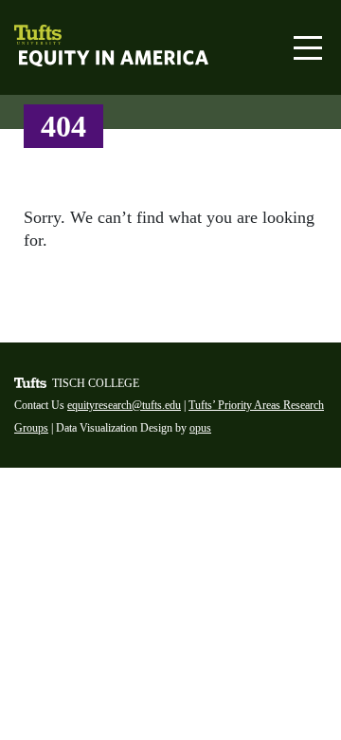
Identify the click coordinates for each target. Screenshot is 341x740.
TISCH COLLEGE (95, 383)
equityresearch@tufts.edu (124, 405)
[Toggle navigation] (308, 48)
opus (200, 428)
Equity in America (73, 59)
